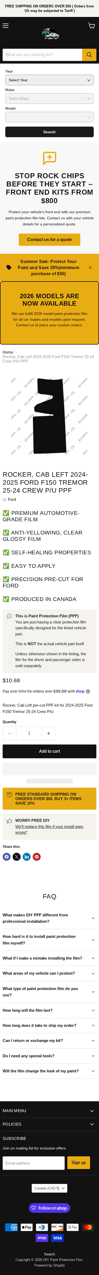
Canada (47, 1188)
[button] (49, 769)
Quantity (9, 722)
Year (9, 71)
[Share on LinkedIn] (27, 857)
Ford (12, 499)
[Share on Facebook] (7, 857)
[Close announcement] (90, 267)
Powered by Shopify (49, 1265)
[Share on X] (17, 857)
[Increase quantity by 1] (48, 733)
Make (10, 90)
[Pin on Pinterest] (37, 857)
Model (10, 108)
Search (49, 132)
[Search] (89, 55)
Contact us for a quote (49, 239)
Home (8, 352)
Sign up (79, 1162)
